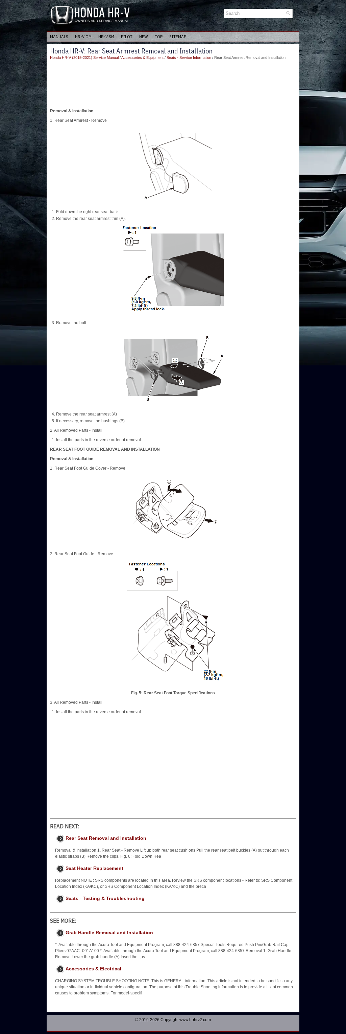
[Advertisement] (173, 84)
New (143, 37)
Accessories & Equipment (142, 57)
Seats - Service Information (189, 57)
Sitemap (177, 37)
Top (159, 37)
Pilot (126, 37)
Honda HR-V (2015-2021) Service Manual (84, 57)
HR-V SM (106, 37)
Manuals (59, 37)
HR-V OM (83, 37)
